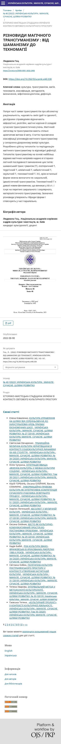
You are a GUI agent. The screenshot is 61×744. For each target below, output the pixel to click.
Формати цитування (15, 367)
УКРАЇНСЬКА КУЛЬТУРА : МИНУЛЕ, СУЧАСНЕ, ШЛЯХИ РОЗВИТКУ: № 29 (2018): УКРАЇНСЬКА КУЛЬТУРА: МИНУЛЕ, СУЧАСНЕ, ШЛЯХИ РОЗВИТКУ (31, 537)
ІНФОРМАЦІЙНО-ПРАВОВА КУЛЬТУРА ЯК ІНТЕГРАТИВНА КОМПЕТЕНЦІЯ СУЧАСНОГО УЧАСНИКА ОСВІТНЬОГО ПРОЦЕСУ (33, 491)
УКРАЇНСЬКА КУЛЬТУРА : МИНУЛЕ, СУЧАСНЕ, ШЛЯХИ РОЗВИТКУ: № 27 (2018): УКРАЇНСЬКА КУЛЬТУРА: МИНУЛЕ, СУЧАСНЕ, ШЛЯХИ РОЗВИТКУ (31, 433)
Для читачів (10, 674)
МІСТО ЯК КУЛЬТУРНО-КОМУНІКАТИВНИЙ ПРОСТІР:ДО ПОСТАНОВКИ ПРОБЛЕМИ (31, 527)
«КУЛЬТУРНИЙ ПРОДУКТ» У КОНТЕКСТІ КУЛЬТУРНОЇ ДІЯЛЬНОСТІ (32, 604)
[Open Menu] (3, 3)
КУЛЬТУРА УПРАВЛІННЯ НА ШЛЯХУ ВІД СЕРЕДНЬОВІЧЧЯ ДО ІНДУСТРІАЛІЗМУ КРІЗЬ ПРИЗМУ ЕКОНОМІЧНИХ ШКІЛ (32, 423)
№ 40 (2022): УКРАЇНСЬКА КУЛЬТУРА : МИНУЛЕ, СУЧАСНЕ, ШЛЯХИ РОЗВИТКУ (26, 15)
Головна (7, 10)
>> (26, 624)
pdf (9, 323)
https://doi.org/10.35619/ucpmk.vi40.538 (30, 79)
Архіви (18, 10)
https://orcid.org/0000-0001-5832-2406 (19, 70)
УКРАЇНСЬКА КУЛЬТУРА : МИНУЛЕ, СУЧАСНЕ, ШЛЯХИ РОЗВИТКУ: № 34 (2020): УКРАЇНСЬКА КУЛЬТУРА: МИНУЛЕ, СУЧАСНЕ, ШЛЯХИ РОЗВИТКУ (33, 457)
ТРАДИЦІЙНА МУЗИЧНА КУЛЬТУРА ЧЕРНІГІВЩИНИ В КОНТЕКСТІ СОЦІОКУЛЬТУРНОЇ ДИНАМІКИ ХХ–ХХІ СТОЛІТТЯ (32, 448)
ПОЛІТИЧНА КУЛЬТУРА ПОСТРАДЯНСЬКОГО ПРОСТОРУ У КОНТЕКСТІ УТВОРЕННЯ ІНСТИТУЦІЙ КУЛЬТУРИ (31, 569)
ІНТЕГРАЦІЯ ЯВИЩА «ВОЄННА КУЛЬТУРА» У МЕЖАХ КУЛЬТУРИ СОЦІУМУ (32, 468)
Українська (11, 655)
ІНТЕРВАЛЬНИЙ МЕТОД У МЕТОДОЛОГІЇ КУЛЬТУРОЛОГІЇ (32, 588)
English (9, 650)
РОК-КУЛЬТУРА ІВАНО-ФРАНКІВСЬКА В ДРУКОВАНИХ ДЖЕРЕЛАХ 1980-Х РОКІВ (31, 549)
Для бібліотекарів (13, 683)
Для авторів (10, 679)
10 (21, 624)
